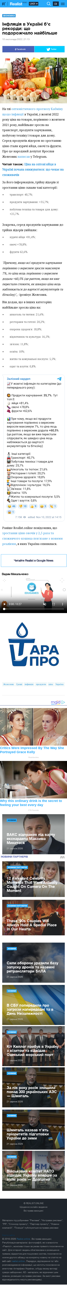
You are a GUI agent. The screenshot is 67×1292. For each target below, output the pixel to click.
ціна (51, 684)
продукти (41, 684)
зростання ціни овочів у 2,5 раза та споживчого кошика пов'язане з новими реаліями (32, 538)
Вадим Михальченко (15, 574)
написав (23, 157)
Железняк (8, 684)
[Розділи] (63, 2)
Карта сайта (8, 1235)
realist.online (18, 1261)
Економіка (9, 15)
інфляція (29, 684)
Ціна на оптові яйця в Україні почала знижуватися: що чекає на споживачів (33, 169)
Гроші (19, 684)
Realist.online (24, 1239)
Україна (59, 684)
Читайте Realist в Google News (33, 560)
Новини (12, 820)
